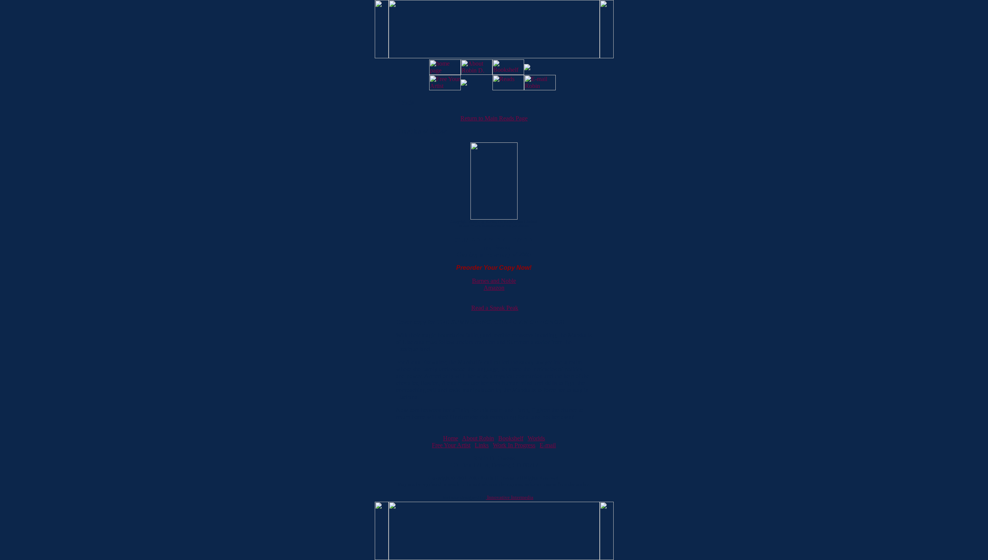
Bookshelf (510, 438)
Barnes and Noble (494, 280)
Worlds (536, 438)
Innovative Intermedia (509, 497)
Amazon (494, 287)
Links (482, 445)
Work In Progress (514, 445)
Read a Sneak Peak (494, 308)
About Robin (478, 438)
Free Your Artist (451, 445)
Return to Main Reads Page (494, 118)
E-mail (548, 445)
